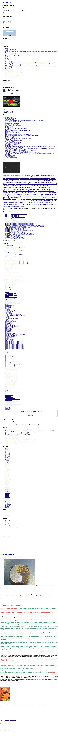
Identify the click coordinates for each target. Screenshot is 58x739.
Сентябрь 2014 (8, 479)
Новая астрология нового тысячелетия (12, 325)
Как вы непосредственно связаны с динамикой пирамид (22, 180)
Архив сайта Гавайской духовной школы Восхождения (15, 250)
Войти (6, 512)
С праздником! (8, 355)
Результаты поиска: (6, 10)
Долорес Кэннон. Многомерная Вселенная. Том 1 (14, 277)
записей (7, 513)
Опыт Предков (8, 330)
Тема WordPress (3, 731)
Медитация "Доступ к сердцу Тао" (11, 527)
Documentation (7, 520)
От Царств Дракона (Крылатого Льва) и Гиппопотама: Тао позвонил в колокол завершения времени (24, 120)
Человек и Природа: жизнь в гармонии (12, 399)
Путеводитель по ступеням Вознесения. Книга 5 (14, 345)
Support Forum (7, 523)
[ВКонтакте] (11, 240)
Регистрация (7, 511)
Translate (11, 112)
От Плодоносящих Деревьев (10, 136)
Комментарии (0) (18, 557)
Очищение (7, 70)
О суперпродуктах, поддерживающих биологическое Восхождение (18, 134)
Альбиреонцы (7, 246)
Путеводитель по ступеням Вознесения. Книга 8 (14, 348)
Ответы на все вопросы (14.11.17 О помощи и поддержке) (16, 55)
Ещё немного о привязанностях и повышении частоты (15, 149)
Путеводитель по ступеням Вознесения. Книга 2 (14, 342)
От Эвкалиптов (8, 129)
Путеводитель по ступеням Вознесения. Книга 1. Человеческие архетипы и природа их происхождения (25, 430)
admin (6, 214)
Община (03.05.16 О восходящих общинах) (13, 71)
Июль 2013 (7, 494)
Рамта (6, 353)
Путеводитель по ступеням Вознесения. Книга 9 (14, 349)
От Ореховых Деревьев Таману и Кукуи (13, 123)
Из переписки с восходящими (51, 179)
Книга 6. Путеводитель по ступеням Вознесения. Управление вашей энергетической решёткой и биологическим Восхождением (30, 183)
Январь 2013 (7, 500)
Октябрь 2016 (7, 456)
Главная (6, 50)
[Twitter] (12, 240)
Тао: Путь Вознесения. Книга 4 (11, 380)
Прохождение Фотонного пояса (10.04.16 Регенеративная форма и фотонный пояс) (21, 72)
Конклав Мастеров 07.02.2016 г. (11, 53)
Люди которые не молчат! (10, 310)
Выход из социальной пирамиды (18, 217)
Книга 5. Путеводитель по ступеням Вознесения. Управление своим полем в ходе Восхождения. (28, 181)
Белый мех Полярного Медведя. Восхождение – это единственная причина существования (22, 152)
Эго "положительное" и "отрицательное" (13, 404)
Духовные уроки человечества (37, 179)
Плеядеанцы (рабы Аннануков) (11, 335)
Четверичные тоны (8, 400)
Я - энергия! (54, 204)
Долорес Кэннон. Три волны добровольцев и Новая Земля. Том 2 (17, 280)
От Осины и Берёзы (9, 127)
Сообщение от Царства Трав (10, 365)
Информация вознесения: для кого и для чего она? (14, 438)
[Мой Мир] (14, 240)
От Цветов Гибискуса (9, 145)
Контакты (7, 60)
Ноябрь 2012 (7, 502)
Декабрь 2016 (7, 454)
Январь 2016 (7, 464)
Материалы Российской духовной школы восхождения (15, 315)
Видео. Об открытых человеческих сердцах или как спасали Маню (18, 138)
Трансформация (8, 390)
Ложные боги (7, 309)
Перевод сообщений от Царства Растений (13, 76)
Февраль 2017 (7, 452)
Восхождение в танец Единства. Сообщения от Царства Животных (18, 262)
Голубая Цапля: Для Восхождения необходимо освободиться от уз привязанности (20, 150)
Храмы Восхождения (9, 397)
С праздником (50, 204)
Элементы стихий (8, 405)
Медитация (14, 197)
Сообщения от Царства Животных (33, 202)
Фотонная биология (9, 395)
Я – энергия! (7, 407)
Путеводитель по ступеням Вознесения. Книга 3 (14, 343)
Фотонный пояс (8, 396)
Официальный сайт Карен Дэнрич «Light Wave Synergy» (16, 75)
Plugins (6, 521)
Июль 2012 (7, 506)
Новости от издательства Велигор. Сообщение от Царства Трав (17, 130)
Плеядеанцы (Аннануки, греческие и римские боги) (15, 334)
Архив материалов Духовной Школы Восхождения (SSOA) (16, 74)
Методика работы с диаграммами (11, 318)
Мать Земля (7, 316)
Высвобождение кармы (9, 77)
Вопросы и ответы (8, 259)
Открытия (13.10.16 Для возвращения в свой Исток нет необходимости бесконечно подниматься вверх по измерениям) (28, 69)
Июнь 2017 (7, 448)
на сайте (7, 89)
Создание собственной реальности (11, 361)
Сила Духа (7, 357)
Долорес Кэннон (8, 275)
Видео (26, 176)
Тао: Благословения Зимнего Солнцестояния (13, 142)
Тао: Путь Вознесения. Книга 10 (11, 374)
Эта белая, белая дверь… (10, 137)
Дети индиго (7, 273)
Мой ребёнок (5, 2)
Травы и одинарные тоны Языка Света (12, 437)
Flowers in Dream (10, 731)
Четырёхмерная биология (10, 402)
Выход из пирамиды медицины (11, 265)
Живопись (7, 290)
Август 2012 (7, 505)
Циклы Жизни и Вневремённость (11, 144)
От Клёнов (7, 133)
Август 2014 (7, 480)
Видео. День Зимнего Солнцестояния (12, 143)
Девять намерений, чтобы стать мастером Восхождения (15, 432)
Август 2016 (7, 458)
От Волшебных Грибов (9, 131)
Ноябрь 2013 (7, 490)
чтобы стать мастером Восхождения (20, 206)
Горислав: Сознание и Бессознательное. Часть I (21, 227)
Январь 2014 (7, 488)
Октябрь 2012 (7, 503)
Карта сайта (7, 59)
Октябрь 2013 (7, 491)
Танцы (6, 372)
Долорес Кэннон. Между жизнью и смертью (13, 276)
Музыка (6, 319)
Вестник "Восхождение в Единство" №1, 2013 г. (14, 254)
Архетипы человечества (9, 249)
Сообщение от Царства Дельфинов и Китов (13, 364)
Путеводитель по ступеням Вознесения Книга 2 (33, 199)
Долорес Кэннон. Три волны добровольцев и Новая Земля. (16, 279)
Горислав (7, 270)
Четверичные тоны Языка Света (11, 401)
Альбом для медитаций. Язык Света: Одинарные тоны (15, 247)
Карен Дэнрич (35, 180)
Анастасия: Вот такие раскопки (11, 139)
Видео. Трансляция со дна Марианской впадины (14, 147)
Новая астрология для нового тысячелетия (19, 228)
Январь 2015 (7, 475)
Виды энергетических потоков (11, 256)
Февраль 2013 (7, 499)
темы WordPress (10, 208)
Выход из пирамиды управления (11, 268)
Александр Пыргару (9, 245)
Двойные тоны (35, 177)
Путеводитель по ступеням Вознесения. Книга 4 (14, 344)
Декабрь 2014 (7, 476)
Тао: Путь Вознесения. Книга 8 (11, 383)
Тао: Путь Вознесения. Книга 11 (11, 375)
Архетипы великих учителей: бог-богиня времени (16, 176)
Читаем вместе (8, 403)
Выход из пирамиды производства (11, 266)
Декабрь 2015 (7, 465)
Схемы (6, 73)
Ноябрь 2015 (7, 466)
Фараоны (7, 393)
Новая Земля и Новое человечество (12, 326)
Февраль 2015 (7, 474)
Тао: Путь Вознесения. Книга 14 (11, 377)
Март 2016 (7, 462)
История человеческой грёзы (10, 298)
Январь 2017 (7, 453)
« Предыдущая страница (5, 729)
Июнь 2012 (7, 507)
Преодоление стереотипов (10, 339)
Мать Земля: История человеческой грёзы (13, 56)
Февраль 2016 (7, 463)
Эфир (6, 406)
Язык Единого (5, 206)
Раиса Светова (8, 352)
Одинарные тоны (8, 328)
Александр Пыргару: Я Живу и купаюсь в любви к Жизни (16, 439)
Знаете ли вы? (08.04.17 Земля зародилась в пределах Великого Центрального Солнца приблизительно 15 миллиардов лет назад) (30, 62)
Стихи (6, 370)
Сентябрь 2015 (8, 468)
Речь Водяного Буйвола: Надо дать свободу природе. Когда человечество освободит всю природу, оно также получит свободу (29, 148)
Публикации (30, 731)
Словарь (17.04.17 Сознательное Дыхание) (13, 61)
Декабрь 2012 (7, 501)
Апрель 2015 (7, 472)
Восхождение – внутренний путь (11, 124)
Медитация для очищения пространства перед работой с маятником (26, 197)
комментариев (8, 514)
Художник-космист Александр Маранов (13, 442)
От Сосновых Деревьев (9, 141)
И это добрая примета (9, 294)
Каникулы (7, 300)
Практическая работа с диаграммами (12, 433)
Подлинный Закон (8, 68)
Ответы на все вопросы (9, 331)
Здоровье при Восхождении (10, 293)
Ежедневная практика (9, 289)
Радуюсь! (7, 122)
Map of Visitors (5, 84)
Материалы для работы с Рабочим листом (13, 314)
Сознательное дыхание (9, 363)
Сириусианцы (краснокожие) (10, 359)
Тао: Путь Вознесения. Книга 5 (11, 381)
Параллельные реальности (10, 333)
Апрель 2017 (7, 450)
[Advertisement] (8, 543)
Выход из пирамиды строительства (12, 267)
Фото (6, 394)
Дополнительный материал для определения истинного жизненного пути (19, 179)
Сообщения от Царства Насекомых (24, 204)
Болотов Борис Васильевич (10, 252)
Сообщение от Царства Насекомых (15, 202)
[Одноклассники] (13, 240)
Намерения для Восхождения (10, 321)
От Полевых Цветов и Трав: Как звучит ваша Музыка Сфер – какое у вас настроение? (21, 135)
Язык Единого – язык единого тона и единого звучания (16, 429)
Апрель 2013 (7, 497)
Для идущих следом (9, 117)
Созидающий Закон (9, 362)
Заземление (7, 292)
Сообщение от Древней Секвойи (11, 157)
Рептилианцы (7, 354)
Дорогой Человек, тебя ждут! (10, 49)
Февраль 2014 (7, 487)
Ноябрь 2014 (7, 477)
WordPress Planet (8, 526)
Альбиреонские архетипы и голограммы (28, 175)
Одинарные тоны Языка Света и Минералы (13, 436)
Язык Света (11, 206)
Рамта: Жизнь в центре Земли (10, 156)
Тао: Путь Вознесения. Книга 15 (11, 378)
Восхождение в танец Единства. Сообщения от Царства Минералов (18, 263)
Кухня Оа (7, 308)
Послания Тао (7, 338)
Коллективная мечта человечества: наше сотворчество (15, 57)
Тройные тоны (8, 391)
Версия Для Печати (13, 723)
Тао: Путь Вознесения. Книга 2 (11, 379)
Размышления (7, 351)
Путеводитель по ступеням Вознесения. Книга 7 (14, 347)
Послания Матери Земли (9, 199)
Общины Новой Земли (9, 327)
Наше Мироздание (8, 58)
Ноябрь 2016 (7, 455)
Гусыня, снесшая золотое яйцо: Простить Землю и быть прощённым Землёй (19, 151)
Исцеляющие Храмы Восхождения (7, 180)
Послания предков (8, 337)
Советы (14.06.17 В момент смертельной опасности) (15, 67)
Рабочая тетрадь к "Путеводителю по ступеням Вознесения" (16, 350)
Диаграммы (7, 274)
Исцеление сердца (8, 299)
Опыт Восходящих (52, 197)
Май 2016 (7, 460)
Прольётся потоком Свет (10, 155)
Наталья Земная (8, 322)
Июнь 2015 (7, 470)
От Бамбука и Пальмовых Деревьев (12, 132)
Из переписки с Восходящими (11, 295)
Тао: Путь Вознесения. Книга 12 (11, 376)
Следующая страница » (4, 730)
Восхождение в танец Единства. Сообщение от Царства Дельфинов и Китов (20, 261)
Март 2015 (7, 473)
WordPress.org (7, 515)
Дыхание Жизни (8, 286)
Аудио (6, 251)
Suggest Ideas (7, 522)
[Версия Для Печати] (4, 723)
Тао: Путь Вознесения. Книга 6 (11, 382)
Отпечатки (7, 332)
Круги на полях (8, 307)
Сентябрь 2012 (8, 504)
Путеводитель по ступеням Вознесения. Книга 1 (14, 341)
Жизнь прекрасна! (8, 291)
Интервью (7, 296)
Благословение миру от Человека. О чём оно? (14, 125)
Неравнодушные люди (9, 324)
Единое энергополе (9, 287)
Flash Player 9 (50, 208)
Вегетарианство (8, 253)
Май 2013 (7, 496)
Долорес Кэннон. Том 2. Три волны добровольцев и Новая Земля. (17, 178)
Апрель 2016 (7, 461)
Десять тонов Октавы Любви (10, 54)
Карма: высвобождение (9, 302)
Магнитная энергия (9, 311)
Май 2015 (7, 471)
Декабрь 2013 (7, 489)
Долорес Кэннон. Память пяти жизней (12, 278)
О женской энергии (9, 126)
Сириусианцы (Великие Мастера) (11, 358)
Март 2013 (7, 498)
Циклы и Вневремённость (10, 398)
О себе (6, 52)
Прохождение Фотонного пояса (11, 118)
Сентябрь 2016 (8, 457)
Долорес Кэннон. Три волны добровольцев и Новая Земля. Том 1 (40, 178)
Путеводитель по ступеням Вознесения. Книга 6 (14, 346)
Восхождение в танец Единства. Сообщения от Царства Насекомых (18, 264)
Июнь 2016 (7, 459)
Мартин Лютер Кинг (9, 313)
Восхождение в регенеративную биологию (13, 260)
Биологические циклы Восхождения (18, 237)
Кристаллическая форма (9, 305)
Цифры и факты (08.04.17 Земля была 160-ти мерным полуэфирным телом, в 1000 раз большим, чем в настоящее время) (28, 65)
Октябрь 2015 (7, 467)
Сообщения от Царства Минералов (12, 367)
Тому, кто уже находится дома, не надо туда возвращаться (16, 128)
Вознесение (7, 258)
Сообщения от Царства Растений (40, 204)
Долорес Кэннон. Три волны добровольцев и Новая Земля (16, 434)
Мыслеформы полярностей (39, 197)
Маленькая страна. (8, 312)
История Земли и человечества (11, 297)
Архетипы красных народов (10, 248)
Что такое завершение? (7, 554)
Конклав (6, 304)
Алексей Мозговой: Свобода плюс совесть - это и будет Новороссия (12, 175)
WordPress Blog (8, 525)
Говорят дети (7, 269)
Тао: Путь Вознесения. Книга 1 (11, 373)
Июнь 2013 (7, 495)
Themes (6, 524)
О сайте (6, 48)
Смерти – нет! (7, 360)
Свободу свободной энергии (10, 356)
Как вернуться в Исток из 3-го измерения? (13, 121)
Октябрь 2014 (7, 478)
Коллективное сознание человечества (12, 303)
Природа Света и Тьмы (9, 340)
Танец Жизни (7, 371)
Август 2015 (7, 469)
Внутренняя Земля (8, 257)
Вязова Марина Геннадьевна (10, 720)
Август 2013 (7, 493)
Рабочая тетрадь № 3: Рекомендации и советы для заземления (17, 431)
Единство (45, 179)
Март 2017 (7, 451)
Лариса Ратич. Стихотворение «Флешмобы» (13, 140)
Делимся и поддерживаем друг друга (12, 272)
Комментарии (36, 731)
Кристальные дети (8, 306)
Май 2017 (7, 449)
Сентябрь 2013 (8, 492)
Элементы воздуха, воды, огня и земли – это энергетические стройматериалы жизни (27, 225)
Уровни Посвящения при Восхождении (12, 392)
